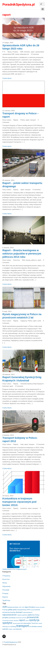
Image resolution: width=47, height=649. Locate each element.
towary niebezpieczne (22, 54)
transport (33, 120)
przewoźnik (33, 617)
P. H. (3, 52)
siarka (27, 620)
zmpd (14, 629)
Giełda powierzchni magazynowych (14, 569)
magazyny (23, 321)
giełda (10, 610)
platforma (31, 615)
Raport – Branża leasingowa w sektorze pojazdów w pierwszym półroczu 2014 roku (21, 253)
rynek (39, 321)
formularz (27, 52)
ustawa (39, 626)
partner (24, 615)
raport (32, 52)
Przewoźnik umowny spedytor (10, 620)
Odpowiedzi (6, 586)
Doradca (32, 607)
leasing (28, 260)
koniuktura (23, 508)
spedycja (34, 620)
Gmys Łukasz (6, 120)
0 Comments (35, 54)
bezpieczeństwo (12, 607)
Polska (22, 120)
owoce (19, 615)
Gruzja (32, 609)
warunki (5, 629)
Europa (37, 607)
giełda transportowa (19, 610)
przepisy (5, 617)
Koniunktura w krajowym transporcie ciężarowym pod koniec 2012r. (19, 502)
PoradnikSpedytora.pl (10, 642)
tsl (30, 626)
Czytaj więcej (6, 78)
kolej (21, 444)
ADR (21, 52)
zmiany (10, 629)
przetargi (12, 617)
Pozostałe (5, 590)
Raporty (15, 120)
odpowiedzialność (9, 615)
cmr (20, 607)
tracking (13, 626)
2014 (23, 260)
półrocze (34, 260)
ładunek (19, 629)
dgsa (26, 607)
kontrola (37, 610)
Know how (16, 260)
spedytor (7, 622)
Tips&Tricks (6, 600)
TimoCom (34, 623)
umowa (34, 626)
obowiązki (19, 612)
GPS (28, 610)
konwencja (6, 612)
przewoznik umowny (21, 617)
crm (23, 607)
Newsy (10, 52)
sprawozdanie (39, 52)
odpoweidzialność (27, 612)
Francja (5, 610)
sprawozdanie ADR (8, 54)
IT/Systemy (6, 576)
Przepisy (15, 52)
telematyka (27, 623)
